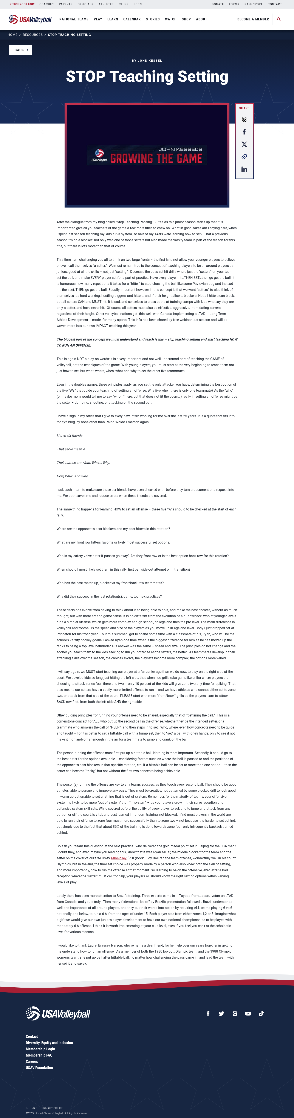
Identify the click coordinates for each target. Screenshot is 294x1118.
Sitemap (31, 1108)
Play (98, 19)
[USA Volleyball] (30, 19)
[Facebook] (208, 1013)
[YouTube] (248, 1013)
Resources (33, 35)
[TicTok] (261, 1013)
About (201, 19)
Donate (218, 4)
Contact (275, 4)
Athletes (106, 4)
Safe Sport (253, 4)
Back (19, 50)
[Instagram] (234, 1013)
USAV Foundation (39, 1067)
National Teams (74, 19)
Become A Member (253, 19)
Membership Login (40, 1049)
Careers (32, 1061)
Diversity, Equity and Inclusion (49, 1042)
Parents (66, 4)
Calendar (132, 19)
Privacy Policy (52, 1108)
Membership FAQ (39, 1055)
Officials (85, 4)
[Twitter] (221, 1013)
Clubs (123, 4)
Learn (112, 19)
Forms (234, 4)
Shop (186, 19)
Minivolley (119, 858)
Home (13, 35)
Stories (153, 19)
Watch (171, 19)
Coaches (46, 4)
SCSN (138, 4)
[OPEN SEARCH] (278, 19)
